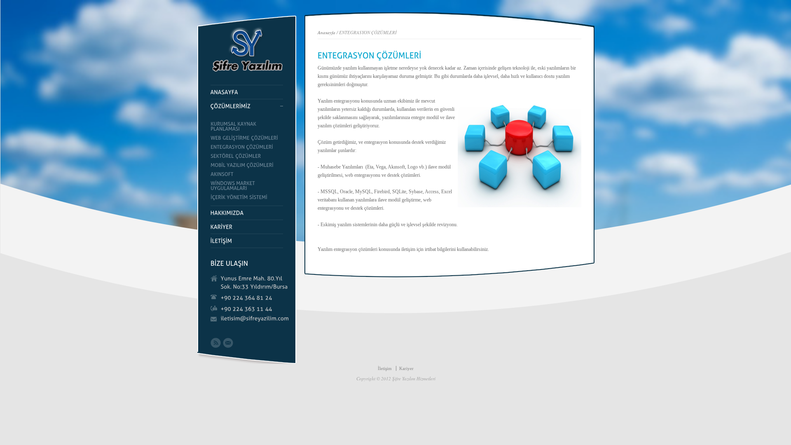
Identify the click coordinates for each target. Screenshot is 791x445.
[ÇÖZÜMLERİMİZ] (247, 106)
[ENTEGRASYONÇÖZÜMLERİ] (247, 147)
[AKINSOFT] (247, 174)
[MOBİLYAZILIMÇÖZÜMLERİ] (247, 165)
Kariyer (406, 368)
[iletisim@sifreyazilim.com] (255, 318)
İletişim (385, 368)
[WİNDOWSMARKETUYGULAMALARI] (247, 186)
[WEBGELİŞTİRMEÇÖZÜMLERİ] (247, 138)
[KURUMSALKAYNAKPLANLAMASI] (247, 126)
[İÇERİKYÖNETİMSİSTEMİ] (247, 197)
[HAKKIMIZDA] (247, 213)
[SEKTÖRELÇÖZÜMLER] (247, 156)
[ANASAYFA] (247, 92)
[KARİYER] (247, 227)
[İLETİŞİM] (247, 241)
